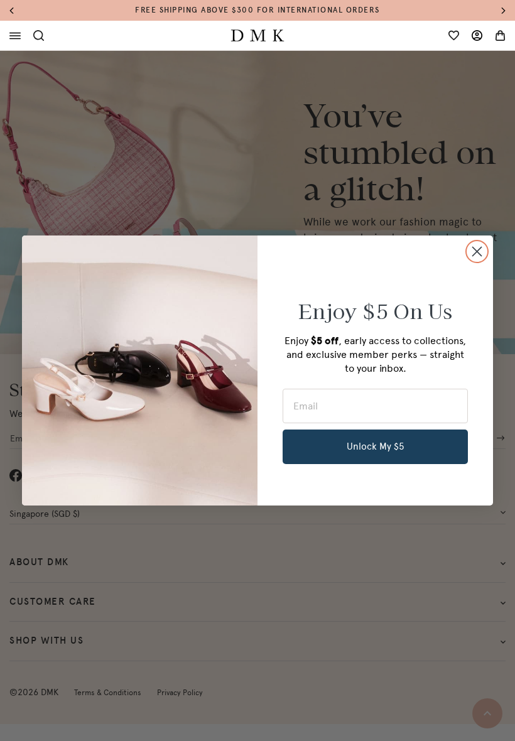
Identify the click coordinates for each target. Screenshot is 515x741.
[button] (17, 10)
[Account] (477, 35)
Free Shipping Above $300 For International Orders (257, 10)
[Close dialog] (477, 251)
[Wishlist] (453, 35)
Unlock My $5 (375, 446)
